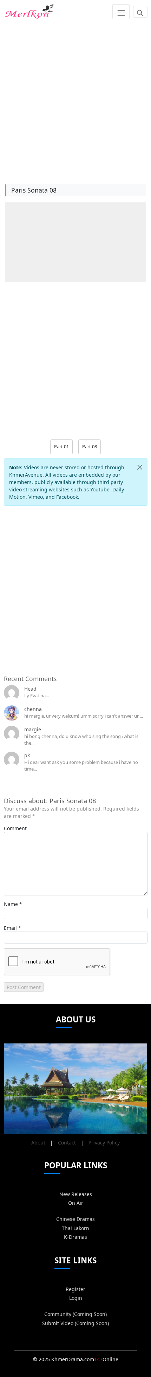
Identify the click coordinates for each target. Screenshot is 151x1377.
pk (27, 755)
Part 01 (61, 446)
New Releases (75, 1194)
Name (11, 904)
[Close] (139, 467)
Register (75, 1289)
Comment (15, 828)
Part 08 (89, 446)
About (38, 1142)
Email (10, 928)
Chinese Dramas (75, 1219)
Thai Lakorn (75, 1228)
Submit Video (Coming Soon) (75, 1323)
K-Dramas (75, 1237)
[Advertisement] (75, 98)
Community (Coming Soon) (75, 1314)
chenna (33, 709)
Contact (67, 1142)
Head (30, 688)
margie (32, 729)
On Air (75, 1203)
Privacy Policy (104, 1142)
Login (75, 1298)
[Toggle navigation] (121, 11)
